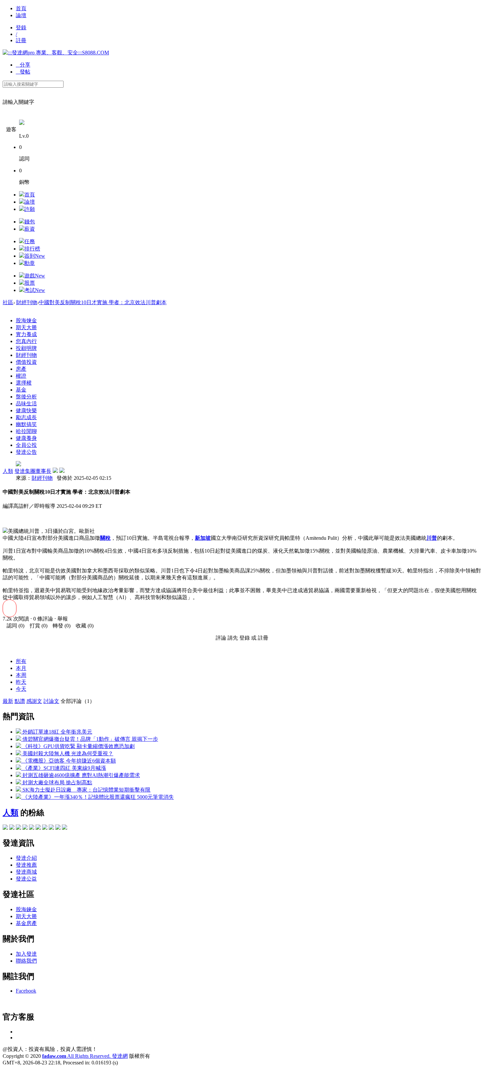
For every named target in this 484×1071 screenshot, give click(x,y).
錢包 (29, 221)
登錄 (21, 27)
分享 (23, 65)
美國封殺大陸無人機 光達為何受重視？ (67, 753)
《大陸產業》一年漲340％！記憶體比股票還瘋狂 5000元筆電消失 (97, 797)
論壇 (21, 15)
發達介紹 (26, 858)
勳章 (29, 263)
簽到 (34, 256)
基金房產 (26, 923)
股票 (29, 283)
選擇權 (24, 383)
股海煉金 (26, 320)
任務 (29, 241)
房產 (21, 369)
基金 (21, 389)
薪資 (29, 229)
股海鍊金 (26, 909)
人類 (8, 471)
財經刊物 (26, 302)
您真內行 (26, 341)
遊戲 (34, 275)
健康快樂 (26, 410)
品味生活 (26, 403)
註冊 (21, 40)
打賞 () (36, 625)
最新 (8, 701)
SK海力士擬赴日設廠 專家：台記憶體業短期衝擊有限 (85, 790)
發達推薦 (26, 865)
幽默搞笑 (26, 424)
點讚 (19, 701)
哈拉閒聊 (26, 431)
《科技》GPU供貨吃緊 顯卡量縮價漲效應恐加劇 (78, 746)
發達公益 (26, 879)
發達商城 (26, 872)
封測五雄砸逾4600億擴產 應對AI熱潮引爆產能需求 (80, 775)
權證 (21, 376)
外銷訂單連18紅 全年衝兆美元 (56, 732)
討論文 (51, 701)
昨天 (21, 682)
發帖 (23, 71)
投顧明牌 (26, 348)
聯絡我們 (26, 961)
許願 (29, 209)
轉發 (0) (59, 625)
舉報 (62, 619)
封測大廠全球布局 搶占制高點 (56, 782)
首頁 (21, 8)
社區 (8, 302)
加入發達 (26, 954)
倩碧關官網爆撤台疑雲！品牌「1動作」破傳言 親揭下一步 (89, 739)
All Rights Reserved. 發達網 (85, 1056)
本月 (21, 668)
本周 (21, 675)
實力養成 (26, 334)
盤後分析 (26, 396)
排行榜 (32, 248)
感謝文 (34, 701)
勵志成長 (26, 417)
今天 (21, 689)
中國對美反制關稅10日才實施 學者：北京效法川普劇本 (103, 302)
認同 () (13, 625)
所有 (21, 661)
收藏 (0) (83, 625)
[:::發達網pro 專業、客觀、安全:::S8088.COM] (56, 52)
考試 (34, 290)
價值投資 (26, 362)
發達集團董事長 (32, 471)
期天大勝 (26, 327)
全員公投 (26, 445)
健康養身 (26, 438)
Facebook (26, 991)
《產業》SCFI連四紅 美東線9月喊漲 (63, 768)
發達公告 (26, 452)
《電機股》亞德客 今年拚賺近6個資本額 (68, 761)
